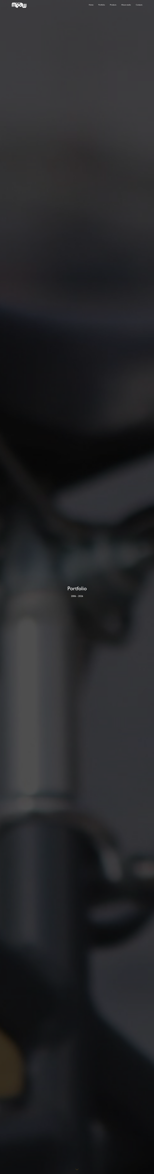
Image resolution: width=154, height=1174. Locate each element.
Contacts (139, 5)
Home (91, 5)
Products (113, 5)
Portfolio (101, 5)
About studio (126, 5)
